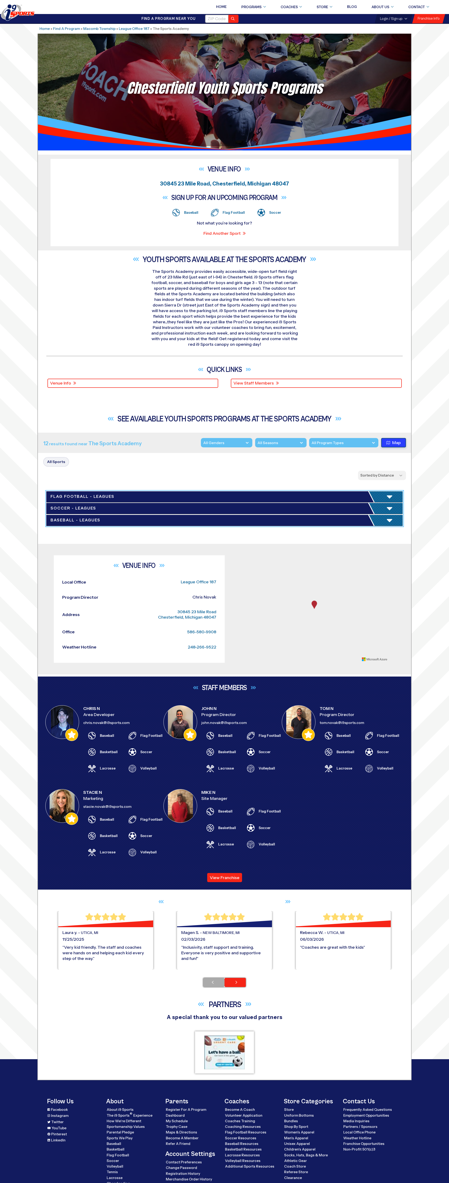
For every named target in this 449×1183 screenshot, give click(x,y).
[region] (314, 995)
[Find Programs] (233, 19)
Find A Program (66, 28)
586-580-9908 (201, 1018)
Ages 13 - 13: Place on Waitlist (349, 543)
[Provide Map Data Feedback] (393, 1046)
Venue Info (60, 383)
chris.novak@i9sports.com (106, 1109)
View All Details (330, 559)
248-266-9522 (202, 1034)
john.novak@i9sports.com (224, 1109)
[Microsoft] (374, 1046)
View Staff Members (253, 383)
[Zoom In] (235, 946)
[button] (352, 559)
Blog (352, 7)
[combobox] (311, 442)
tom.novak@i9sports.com (342, 1109)
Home (221, 7)
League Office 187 (134, 28)
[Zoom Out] (235, 953)
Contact (416, 7)
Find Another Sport (222, 233)
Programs (251, 7)
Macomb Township (99, 28)
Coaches (289, 7)
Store (322, 7)
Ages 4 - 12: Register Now (343, 530)
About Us (380, 7)
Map (396, 442)
